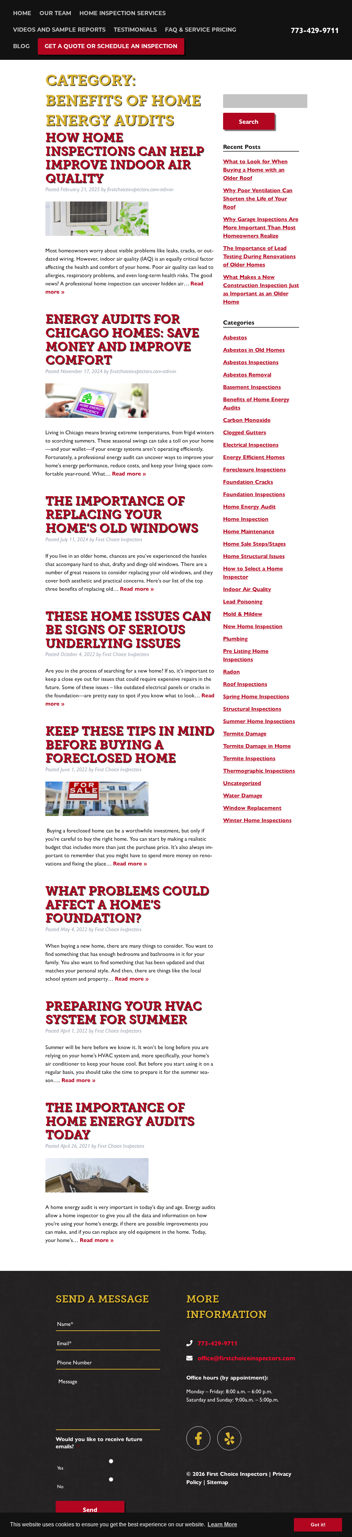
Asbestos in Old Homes (254, 349)
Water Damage (242, 795)
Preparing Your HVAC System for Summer (123, 1013)
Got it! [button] (318, 1524)
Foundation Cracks (248, 482)
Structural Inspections (252, 708)
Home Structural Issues (254, 556)
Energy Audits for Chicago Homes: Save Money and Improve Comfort (122, 339)
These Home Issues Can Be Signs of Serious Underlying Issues (128, 630)
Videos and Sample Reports (59, 29)
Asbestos (235, 337)
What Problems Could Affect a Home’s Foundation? (127, 904)
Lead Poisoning (242, 601)
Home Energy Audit (249, 506)
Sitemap (217, 1482)
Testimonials (135, 29)
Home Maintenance (248, 531)
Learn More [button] (222, 1524)
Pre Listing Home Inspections (245, 655)
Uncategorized (242, 783)
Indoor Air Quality (247, 589)
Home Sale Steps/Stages (254, 543)
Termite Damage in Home (257, 746)
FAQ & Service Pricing (200, 29)
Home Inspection (245, 519)
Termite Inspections (249, 758)
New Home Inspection (253, 626)
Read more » (129, 473)
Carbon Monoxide (247, 420)
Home (22, 13)
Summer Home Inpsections (259, 721)
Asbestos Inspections (250, 362)
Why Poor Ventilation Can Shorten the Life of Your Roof (258, 198)
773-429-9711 (315, 29)
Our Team (55, 13)
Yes (60, 1467)
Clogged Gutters (244, 432)
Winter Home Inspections (257, 820)
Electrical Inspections (250, 444)
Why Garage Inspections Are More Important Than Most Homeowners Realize (260, 227)
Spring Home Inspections (256, 696)
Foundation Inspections (254, 494)
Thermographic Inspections (259, 770)
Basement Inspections (252, 387)
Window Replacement (252, 807)
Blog (21, 46)
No (60, 1486)
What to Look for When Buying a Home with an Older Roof (255, 169)
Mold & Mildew (242, 614)
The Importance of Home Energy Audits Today (119, 1121)
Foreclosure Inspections (254, 469)
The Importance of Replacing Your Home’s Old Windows (121, 514)
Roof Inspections (245, 684)
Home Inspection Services (122, 13)
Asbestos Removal (247, 374)
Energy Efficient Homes (254, 457)
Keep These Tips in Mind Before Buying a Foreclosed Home (129, 744)
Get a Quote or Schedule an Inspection (111, 46)
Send (90, 1509)
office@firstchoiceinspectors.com (245, 1357)
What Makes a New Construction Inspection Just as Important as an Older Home (261, 289)
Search (248, 121)
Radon (231, 671)
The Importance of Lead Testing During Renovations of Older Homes (259, 256)
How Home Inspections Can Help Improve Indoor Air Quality (124, 158)
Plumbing (235, 638)
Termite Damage (244, 733)
